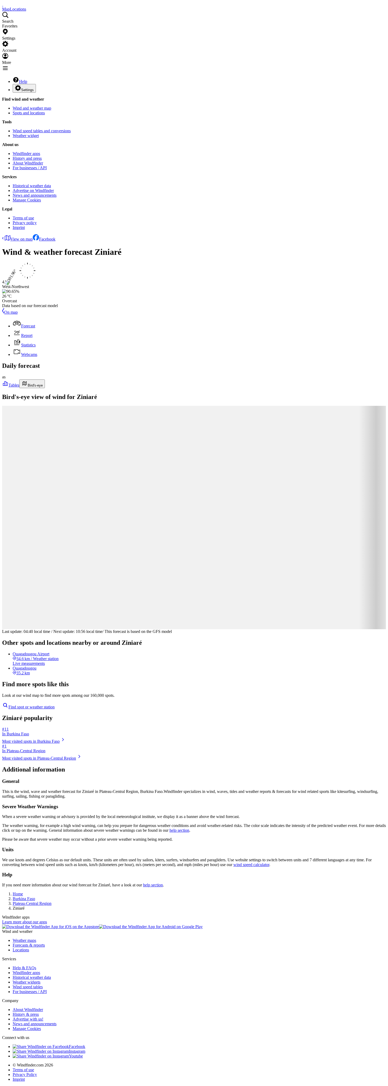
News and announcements (34, 195)
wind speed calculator (251, 864)
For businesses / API (30, 168)
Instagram (77, 1051)
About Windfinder (28, 163)
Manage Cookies (27, 200)
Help (23, 81)
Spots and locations (29, 113)
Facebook (47, 239)
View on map (21, 239)
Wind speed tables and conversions (42, 131)
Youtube (76, 1056)
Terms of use (23, 218)
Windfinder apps (26, 153)
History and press (27, 158)
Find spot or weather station (31, 707)
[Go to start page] (2, 4)
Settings (27, 90)
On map (11, 312)
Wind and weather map (32, 108)
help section (179, 830)
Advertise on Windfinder (33, 190)
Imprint (19, 227)
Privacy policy (25, 222)
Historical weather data (32, 186)
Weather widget (26, 135)
